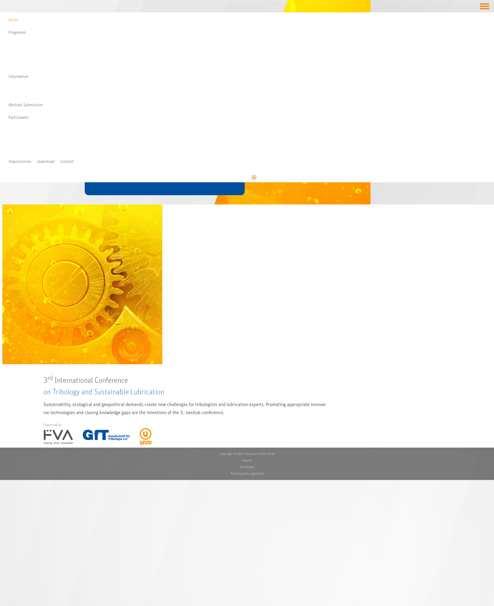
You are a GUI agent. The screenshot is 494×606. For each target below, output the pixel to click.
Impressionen (19, 162)
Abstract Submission (25, 105)
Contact (67, 162)
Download (45, 162)
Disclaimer (247, 467)
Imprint (247, 460)
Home (13, 20)
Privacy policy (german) (247, 473)
